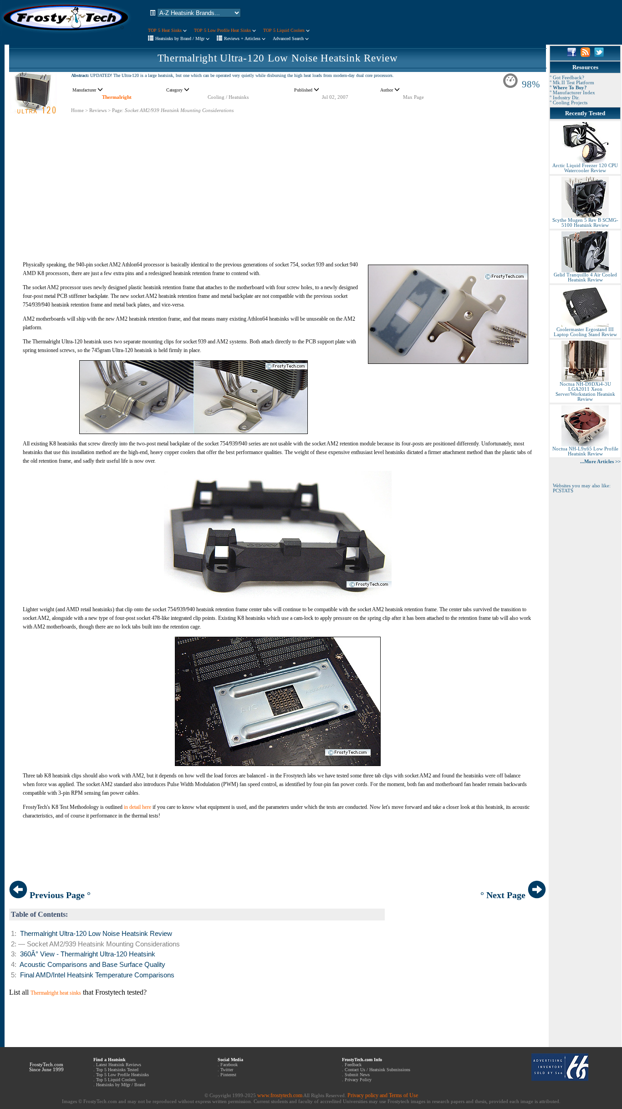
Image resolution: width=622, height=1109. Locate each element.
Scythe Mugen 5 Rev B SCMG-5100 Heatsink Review (585, 223)
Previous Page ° (59, 895)
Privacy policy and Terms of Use (382, 1095)
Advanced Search (289, 38)
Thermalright (117, 97)
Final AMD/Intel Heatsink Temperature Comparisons (97, 975)
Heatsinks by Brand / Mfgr (180, 38)
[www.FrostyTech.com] (66, 34)
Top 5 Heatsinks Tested (117, 1069)
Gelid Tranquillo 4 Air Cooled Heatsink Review (585, 277)
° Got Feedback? (567, 77)
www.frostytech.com (279, 1095)
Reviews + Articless (243, 38)
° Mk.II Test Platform (572, 82)
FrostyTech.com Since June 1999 (46, 1067)
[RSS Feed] (585, 55)
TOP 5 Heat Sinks (165, 30)
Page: (117, 110)
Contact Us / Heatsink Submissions (377, 1069)
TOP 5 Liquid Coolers (284, 30)
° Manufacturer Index (572, 92)
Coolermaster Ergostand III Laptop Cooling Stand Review (585, 332)
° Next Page (504, 895)
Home (77, 110)
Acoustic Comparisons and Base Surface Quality (92, 964)
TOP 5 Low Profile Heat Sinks (223, 30)
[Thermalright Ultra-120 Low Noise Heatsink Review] (33, 111)
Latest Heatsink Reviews (118, 1064)
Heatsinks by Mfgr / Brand (120, 1084)
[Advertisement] (277, 177)
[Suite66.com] (559, 1079)
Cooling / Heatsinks (228, 97)
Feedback (353, 1064)
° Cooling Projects (568, 102)
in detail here (137, 807)
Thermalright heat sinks (56, 993)
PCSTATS (563, 490)
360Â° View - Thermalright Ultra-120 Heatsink (87, 954)
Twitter (226, 1069)
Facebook (229, 1064)
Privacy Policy (358, 1079)
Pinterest (228, 1074)
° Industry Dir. (565, 97)
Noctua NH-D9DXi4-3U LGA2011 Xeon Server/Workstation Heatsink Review (585, 392)
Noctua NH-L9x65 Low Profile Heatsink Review (585, 451)
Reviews (98, 110)
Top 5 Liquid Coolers (116, 1079)
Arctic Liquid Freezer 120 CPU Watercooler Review (585, 168)
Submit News (357, 1074)
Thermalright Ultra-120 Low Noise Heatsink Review (278, 58)
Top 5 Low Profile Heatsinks (122, 1074)
